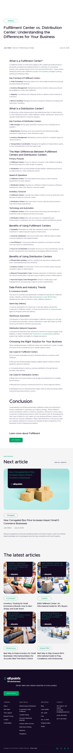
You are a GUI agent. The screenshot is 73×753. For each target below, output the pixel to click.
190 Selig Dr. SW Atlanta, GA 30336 (62, 708)
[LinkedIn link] (57, 748)
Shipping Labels (45, 723)
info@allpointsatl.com (63, 712)
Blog (42, 706)
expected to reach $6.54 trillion (45, 297)
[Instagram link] (61, 748)
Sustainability (8, 723)
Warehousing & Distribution (27, 706)
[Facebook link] (68, 748)
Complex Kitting (24, 715)
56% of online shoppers (53, 309)
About (5, 706)
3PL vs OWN (45, 719)
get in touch (11, 693)
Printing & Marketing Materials (25, 719)
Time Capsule (8, 713)
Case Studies (45, 709)
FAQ (42, 716)
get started (16, 440)
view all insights (60, 462)
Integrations (22, 734)
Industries (22, 730)
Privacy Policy (33, 748)
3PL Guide (44, 713)
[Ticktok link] (65, 748)
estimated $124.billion (45, 69)
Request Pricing (8, 716)
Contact (6, 719)
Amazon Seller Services (26, 723)
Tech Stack (7, 709)
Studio (43, 726)
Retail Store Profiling (25, 727)
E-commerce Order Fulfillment (25, 710)
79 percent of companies (40, 334)
